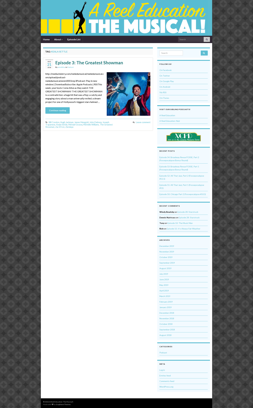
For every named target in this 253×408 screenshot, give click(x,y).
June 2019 (164, 279)
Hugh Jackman (66, 122)
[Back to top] (246, 401)
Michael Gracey (75, 124)
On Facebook (165, 70)
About (57, 39)
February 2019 (166, 301)
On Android (164, 87)
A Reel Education (167, 115)
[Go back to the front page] (124, 18)
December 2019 (166, 246)
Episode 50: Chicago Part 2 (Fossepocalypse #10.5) (182, 194)
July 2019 (163, 274)
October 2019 (165, 257)
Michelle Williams (91, 124)
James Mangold (81, 122)
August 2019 (165, 268)
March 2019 (164, 296)
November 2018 (166, 318)
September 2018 (167, 329)
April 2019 (164, 290)
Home (46, 39)
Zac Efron (60, 127)
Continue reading (57, 110)
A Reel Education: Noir (169, 121)
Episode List (74, 39)
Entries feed (165, 375)
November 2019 (166, 251)
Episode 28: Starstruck (187, 212)
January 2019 (165, 307)
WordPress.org (166, 386)
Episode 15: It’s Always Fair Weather (183, 228)
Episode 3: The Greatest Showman (89, 62)
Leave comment (143, 122)
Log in (162, 370)
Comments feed (166, 381)
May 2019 (163, 285)
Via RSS (162, 92)
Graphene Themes (63, 404)
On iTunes (164, 98)
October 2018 (165, 324)
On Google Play (166, 81)
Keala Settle (61, 124)
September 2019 (167, 263)
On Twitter (164, 75)
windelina (61, 67)
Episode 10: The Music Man (180, 223)
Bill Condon (54, 122)
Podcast (70, 67)
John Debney (95, 122)
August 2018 (165, 335)
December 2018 (166, 313)
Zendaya (69, 127)
